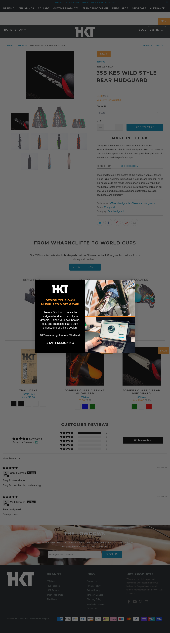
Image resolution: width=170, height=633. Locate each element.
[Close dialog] (130, 284)
